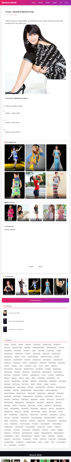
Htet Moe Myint (52, 362)
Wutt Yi (17, 436)
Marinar (33, 378)
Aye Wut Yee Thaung (17, 347)
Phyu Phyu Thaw (57, 405)
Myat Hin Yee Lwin (21, 393)
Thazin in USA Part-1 (12, 122)
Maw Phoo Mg (41, 378)
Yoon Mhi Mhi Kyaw (8, 442)
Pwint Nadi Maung (14, 408)
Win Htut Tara (16, 433)
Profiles (11, 14)
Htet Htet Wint (43, 362)
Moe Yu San (16, 390)
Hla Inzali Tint (7, 359)
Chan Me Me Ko (8, 350)
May (58, 378)
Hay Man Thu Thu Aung (46, 356)
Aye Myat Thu (57, 344)
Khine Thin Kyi (26, 372)
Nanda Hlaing (15, 399)
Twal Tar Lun (45, 429)
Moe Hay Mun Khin (40, 387)
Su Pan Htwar (15, 417)
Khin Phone (48, 368)
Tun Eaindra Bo (36, 429)
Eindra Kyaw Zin (8, 356)
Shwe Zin (60, 411)
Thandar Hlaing (41, 420)
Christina (59, 350)
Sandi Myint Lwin (60, 408)
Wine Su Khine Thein (27, 433)
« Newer (31, 266)
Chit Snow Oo (27, 350)
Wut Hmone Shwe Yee (46, 433)
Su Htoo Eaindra (53, 414)
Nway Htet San (40, 402)
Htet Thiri (6, 365)
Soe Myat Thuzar (24, 414)
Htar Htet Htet (17, 362)
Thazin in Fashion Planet (13, 106)
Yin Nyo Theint (52, 439)
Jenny (35, 365)
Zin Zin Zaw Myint (61, 442)
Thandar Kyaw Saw (51, 420)
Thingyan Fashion (8, 426)
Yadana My (36, 436)
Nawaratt (42, 399)
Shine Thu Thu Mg (35, 411)
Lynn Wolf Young (60, 375)
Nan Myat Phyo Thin (28, 396)
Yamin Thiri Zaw (16, 439)
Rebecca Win (43, 408)
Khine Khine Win (57, 368)
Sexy (66, 2)
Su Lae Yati (62, 414)
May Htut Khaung (16, 381)
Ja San (20, 365)
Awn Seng (20, 344)
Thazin (15, 14)
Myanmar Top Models (9, 393)
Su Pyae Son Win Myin (37, 417)
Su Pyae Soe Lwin (25, 417)
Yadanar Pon (7, 439)
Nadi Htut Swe (60, 393)
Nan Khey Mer (7, 396)
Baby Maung (27, 347)
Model (48, 2)
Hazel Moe (56, 356)
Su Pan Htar (7, 417)
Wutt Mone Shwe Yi (8, 436)
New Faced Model (8, 402)
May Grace (6, 381)
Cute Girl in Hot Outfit (14, 313)
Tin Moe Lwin (57, 426)
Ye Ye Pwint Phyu (27, 439)
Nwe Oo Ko (58, 402)
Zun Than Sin (22, 445)
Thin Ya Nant (35, 423)
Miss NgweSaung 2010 (9, 387)
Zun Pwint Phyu (12, 445)
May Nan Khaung (43, 381)
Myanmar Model (9, 2)
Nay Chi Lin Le (50, 399)
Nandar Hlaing (25, 399)
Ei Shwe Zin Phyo (56, 353)
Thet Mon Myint (13, 423)
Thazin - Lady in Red (12, 113)
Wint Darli (36, 433)
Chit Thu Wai (41, 350)
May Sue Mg (7, 384)
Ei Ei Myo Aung (36, 353)
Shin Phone (26, 411)
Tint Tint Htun (7, 429)
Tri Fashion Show (26, 429)
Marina (27, 378)
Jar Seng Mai (28, 365)
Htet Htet (25, 362)
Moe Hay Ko (31, 387)
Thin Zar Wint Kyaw (56, 423)
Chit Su (34, 350)
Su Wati (6, 420)
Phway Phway (23, 405)
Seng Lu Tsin (18, 411)
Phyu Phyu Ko (48, 405)
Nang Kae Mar (34, 399)
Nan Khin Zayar (17, 396)
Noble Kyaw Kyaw (30, 402)
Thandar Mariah (62, 420)
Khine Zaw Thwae (36, 372)
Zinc (5, 445)
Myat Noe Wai (51, 393)
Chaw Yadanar (17, 350)
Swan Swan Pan (13, 420)
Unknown (53, 429)
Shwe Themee (52, 411)
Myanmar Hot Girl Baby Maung (16, 321)
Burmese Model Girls (51, 347)
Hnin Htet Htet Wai (17, 359)
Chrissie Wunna (50, 350)
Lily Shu (43, 375)
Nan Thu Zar (58, 396)
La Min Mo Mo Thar (34, 375)
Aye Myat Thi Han (47, 344)
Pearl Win (14, 405)
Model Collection (21, 387)
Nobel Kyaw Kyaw (19, 402)
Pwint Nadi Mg (24, 408)
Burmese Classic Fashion (38, 347)
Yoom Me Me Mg (62, 439)
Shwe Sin (45, 411)
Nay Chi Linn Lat (60, 399)
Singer (55, 2)
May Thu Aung (16, 384)
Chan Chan (61, 347)
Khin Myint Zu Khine (28, 368)
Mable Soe (14, 378)
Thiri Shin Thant (41, 426)
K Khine (47, 365)
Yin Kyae (35, 439)
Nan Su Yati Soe (38, 396)
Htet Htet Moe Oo (33, 362)
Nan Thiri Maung (49, 396)
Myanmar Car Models (38, 390)
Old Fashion (7, 405)
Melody (32, 384)
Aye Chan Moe (37, 344)
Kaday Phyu (54, 365)
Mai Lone (21, 378)
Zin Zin (52, 442)
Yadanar (44, 436)
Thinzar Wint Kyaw (30, 426)
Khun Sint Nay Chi (47, 372)
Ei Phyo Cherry (46, 353)
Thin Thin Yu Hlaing (24, 423)
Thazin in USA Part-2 (12, 132)
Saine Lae (51, 408)
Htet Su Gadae (61, 362)
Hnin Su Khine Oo (37, 359)
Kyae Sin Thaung (58, 372)
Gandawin (17, 356)
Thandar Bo (32, 420)
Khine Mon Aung (8, 372)
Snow (5, 414)
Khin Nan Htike (39, 368)
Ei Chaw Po (27, 353)
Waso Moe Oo (7, 433)
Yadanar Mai (60, 436)
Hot (61, 2)
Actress (40, 2)
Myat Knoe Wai (31, 393)
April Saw (13, 344)
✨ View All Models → (35, 300)
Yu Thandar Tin (19, 442)
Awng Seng (28, 344)
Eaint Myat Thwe (19, 353)
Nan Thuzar (7, 399)
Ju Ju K (41, 365)
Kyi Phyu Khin (16, 375)
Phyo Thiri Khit (31, 405)
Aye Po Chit (7, 347)
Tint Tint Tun (16, 429)
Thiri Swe (49, 426)
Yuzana (40, 442)
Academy (6, 344)
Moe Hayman (51, 387)
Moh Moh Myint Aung (26, 390)
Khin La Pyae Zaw (8, 368)
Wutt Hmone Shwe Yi (59, 433)
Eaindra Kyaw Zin (8, 353)
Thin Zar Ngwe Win (45, 423)
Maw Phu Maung (51, 378)
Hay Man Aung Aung (33, 356)
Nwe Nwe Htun (50, 402)
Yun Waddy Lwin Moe (31, 442)
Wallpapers (60, 429)
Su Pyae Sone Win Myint (49, 417)
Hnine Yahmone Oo (58, 359)
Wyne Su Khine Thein (26, 436)
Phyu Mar (40, 405)
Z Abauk (46, 442)
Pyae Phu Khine (34, 408)
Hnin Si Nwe (27, 359)
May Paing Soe (53, 381)
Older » (40, 266)
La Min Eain (25, 375)
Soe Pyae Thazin (34, 414)
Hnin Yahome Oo (47, 359)
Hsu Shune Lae (7, 362)
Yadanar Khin (51, 436)
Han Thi (24, 356)
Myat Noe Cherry (41, 393)
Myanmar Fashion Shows (51, 390)
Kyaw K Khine (7, 375)
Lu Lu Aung (50, 375)
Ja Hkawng (14, 365)
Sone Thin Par (44, 414)
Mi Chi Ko (39, 384)
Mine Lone (53, 384)
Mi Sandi (46, 384)
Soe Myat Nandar (13, 414)
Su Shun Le (60, 417)
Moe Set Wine (7, 390)
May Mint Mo (34, 381)
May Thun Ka (25, 384)
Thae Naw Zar (23, 420)
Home (33, 2)
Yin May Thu (43, 439)
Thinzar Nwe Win (19, 426)
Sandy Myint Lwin (8, 411)
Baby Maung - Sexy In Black (16, 329)
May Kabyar (25, 381)
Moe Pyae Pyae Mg (60, 387)
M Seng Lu (6, 378)
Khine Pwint (17, 372)
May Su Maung (62, 381)
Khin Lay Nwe (18, 368)
